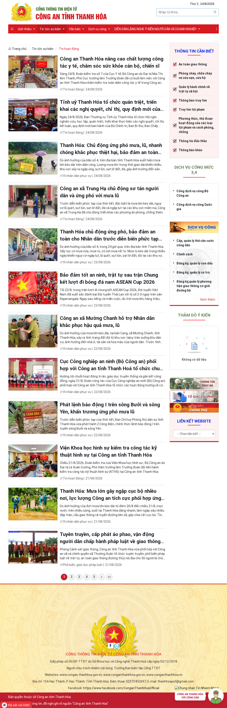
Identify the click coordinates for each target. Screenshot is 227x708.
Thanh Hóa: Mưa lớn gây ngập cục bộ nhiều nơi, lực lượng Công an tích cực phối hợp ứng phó (110, 498)
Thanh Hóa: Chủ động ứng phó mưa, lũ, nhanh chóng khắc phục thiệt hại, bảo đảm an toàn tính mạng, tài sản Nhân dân (111, 152)
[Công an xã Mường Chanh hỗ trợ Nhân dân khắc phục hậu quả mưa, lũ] (33, 331)
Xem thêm (207, 299)
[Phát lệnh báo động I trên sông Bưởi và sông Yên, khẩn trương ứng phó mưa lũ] (33, 417)
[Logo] (60, 12)
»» (109, 577)
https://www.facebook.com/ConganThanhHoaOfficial (121, 688)
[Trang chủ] (12, 28)
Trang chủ (18, 49)
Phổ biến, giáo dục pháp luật (82, 565)
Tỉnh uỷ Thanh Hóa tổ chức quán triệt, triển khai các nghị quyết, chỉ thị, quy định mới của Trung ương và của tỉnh (110, 109)
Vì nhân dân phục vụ (77, 176)
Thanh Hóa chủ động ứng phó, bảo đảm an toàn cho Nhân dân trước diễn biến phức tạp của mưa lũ (109, 239)
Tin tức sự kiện (42, 49)
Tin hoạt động (69, 49)
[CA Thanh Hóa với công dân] (199, 697)
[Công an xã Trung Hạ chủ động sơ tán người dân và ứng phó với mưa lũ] (33, 201)
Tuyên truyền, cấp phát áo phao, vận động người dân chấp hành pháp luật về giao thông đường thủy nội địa (110, 541)
